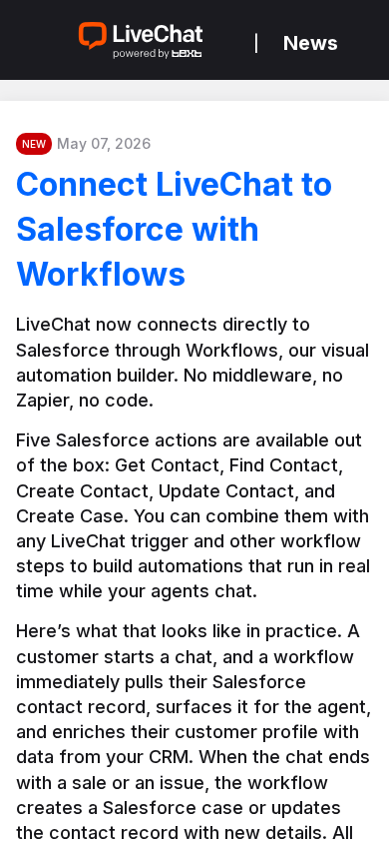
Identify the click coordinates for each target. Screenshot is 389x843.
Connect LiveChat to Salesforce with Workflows (174, 229)
